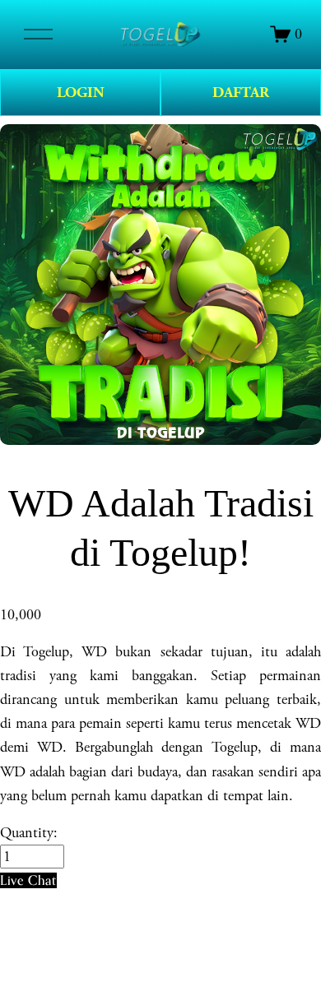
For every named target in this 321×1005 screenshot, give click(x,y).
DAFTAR (240, 92)
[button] (28, 880)
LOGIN (81, 92)
